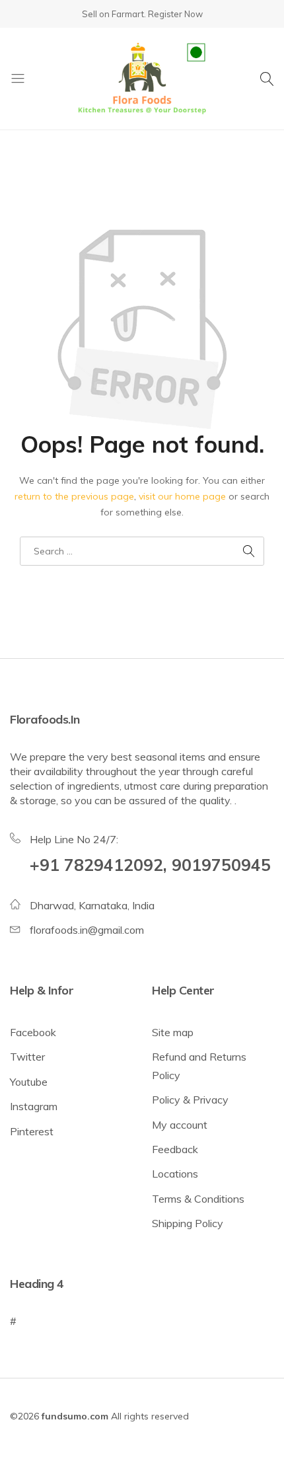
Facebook (33, 1032)
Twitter (27, 1056)
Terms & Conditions (198, 1198)
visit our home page (182, 496)
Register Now (175, 14)
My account (179, 1124)
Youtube (29, 1081)
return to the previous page (74, 496)
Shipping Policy (187, 1223)
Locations (175, 1173)
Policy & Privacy (190, 1099)
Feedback (175, 1149)
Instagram (33, 1106)
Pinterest (31, 1131)
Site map (173, 1032)
